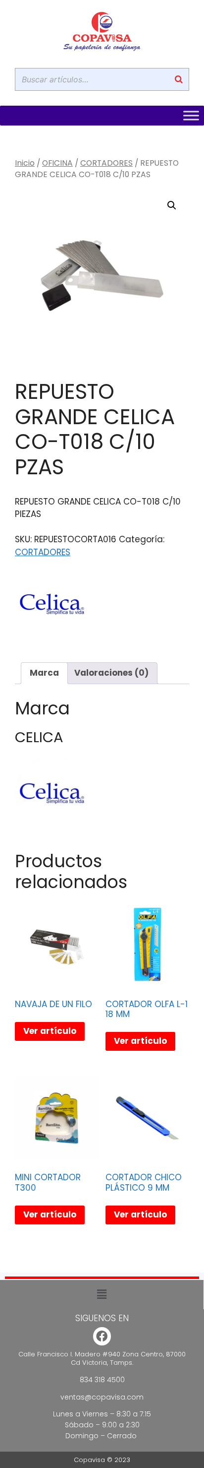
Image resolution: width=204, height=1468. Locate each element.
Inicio (25, 163)
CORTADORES (106, 163)
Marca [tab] (44, 673)
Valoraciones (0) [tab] (111, 673)
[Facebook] (102, 1336)
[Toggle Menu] (191, 116)
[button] (172, 205)
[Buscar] (179, 79)
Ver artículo (49, 1031)
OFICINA (57, 163)
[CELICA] (52, 606)
